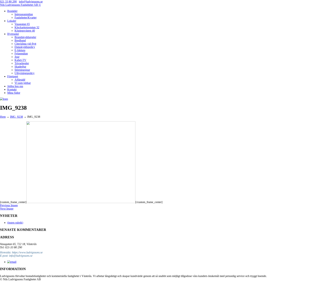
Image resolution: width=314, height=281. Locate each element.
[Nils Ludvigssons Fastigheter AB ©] (4, 98)
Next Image (6, 208)
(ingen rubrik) (15, 222)
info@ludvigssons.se (31, 1)
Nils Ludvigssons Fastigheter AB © (20, 4)
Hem (3, 116)
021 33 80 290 (8, 1)
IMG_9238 (16, 116)
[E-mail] (11, 261)
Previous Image (9, 205)
